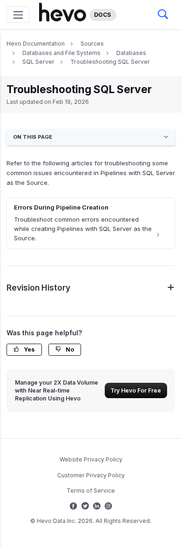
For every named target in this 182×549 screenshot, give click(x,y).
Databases (131, 52)
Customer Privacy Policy (91, 475)
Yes (28, 349)
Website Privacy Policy (91, 459)
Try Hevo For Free (135, 390)
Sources (92, 43)
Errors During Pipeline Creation (61, 207)
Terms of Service (91, 490)
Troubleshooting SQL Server (110, 61)
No (69, 349)
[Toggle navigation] (18, 15)
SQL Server (38, 61)
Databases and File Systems (61, 52)
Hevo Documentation (36, 43)
